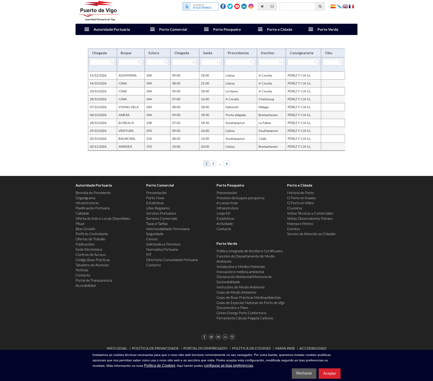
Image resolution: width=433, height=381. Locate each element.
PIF (149, 254)
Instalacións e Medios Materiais (240, 266)
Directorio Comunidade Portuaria (172, 259)
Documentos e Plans (232, 307)
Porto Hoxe (155, 198)
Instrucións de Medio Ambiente (240, 287)
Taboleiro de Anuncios (92, 265)
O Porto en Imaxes (301, 198)
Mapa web (285, 348)
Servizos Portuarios (161, 213)
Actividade (224, 223)
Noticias (82, 270)
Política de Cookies (251, 348)
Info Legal (117, 348)
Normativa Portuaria (162, 249)
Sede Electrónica (89, 249)
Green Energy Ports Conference (241, 313)
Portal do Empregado (205, 348)
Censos (152, 239)
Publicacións (85, 244)
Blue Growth (85, 229)
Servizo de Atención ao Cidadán (311, 233)
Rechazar (304, 373)
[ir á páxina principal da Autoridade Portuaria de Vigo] (98, 10)
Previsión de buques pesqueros (240, 198)
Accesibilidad (86, 285)
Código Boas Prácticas (93, 259)
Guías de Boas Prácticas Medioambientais (248, 297)
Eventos (293, 229)
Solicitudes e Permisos (163, 244)
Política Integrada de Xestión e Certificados (249, 251)
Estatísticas (155, 203)
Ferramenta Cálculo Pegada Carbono (244, 318)
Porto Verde (328, 29)
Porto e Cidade (279, 29)
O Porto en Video (300, 203)
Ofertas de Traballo (90, 239)
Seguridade (155, 233)
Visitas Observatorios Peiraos (310, 218)
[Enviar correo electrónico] (272, 6)
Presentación (156, 192)
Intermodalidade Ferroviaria (167, 229)
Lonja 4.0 (223, 213)
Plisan (80, 223)
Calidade (82, 213)
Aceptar (329, 373)
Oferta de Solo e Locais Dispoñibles (103, 218)
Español (333, 6)
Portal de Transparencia (94, 280)
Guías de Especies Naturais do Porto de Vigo (250, 302)
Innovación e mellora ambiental (240, 271)
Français (351, 6)
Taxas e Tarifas (157, 223)
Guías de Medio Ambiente (236, 292)
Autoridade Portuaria (112, 29)
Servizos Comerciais (161, 218)
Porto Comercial (173, 29)
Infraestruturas (87, 203)
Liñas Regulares (158, 208)
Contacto (83, 275)
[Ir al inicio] (262, 6)
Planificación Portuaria (93, 208)
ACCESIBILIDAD (312, 348)
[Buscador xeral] (320, 6)
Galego (339, 6)
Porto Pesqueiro (227, 29)
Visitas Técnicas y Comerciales (310, 213)
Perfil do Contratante (92, 233)
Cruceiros (294, 208)
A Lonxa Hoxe (227, 203)
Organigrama (85, 198)
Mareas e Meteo (300, 223)
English (345, 6)
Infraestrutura (227, 208)
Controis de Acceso (91, 254)
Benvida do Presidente (93, 192)
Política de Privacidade (155, 348)
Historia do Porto (300, 192)
